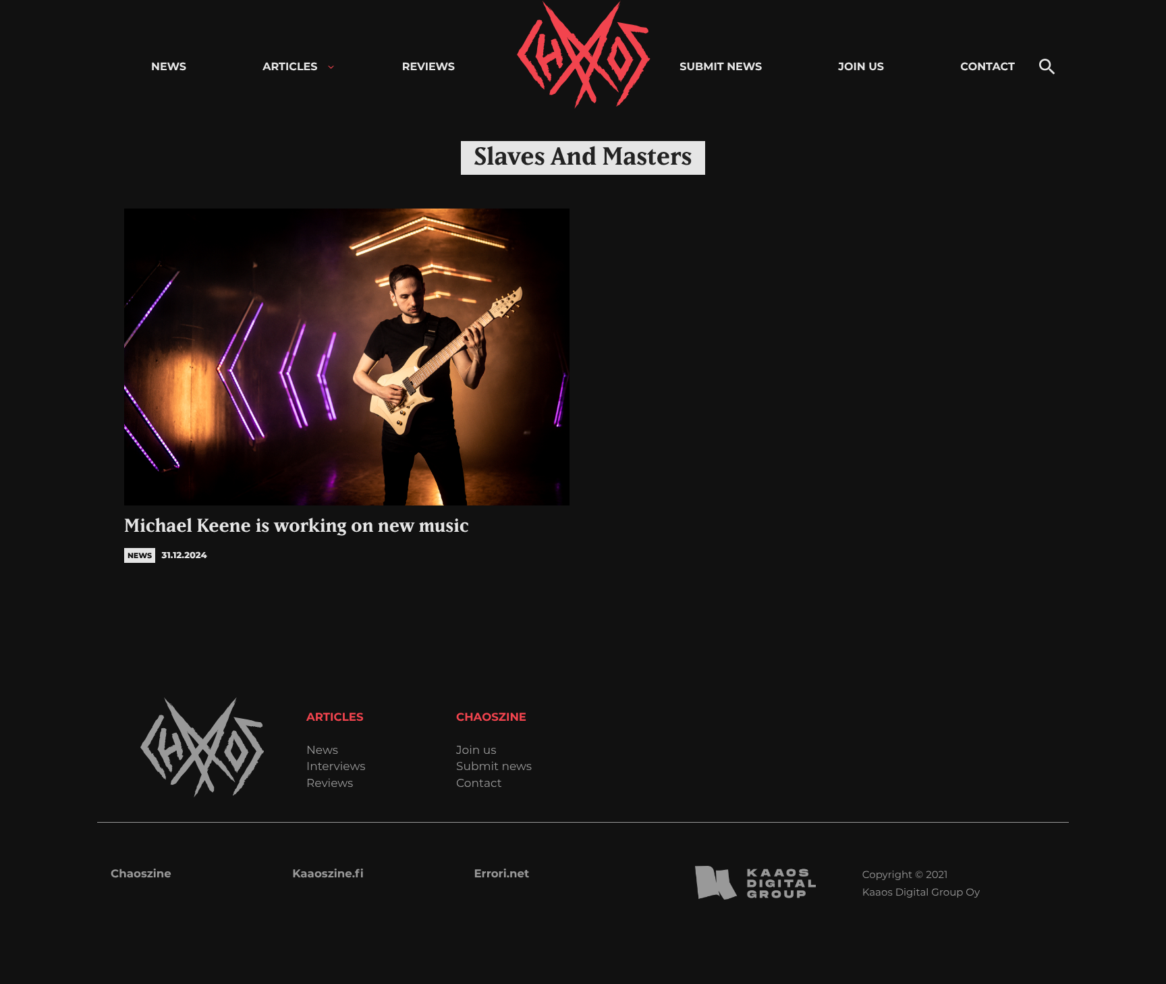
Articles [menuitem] (289, 67)
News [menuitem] (168, 67)
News (322, 750)
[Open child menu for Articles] (331, 67)
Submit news (494, 767)
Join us (476, 750)
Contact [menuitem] (987, 67)
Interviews (336, 767)
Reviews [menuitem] (428, 67)
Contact (479, 783)
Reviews (329, 783)
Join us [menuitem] (861, 67)
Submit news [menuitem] (720, 67)
